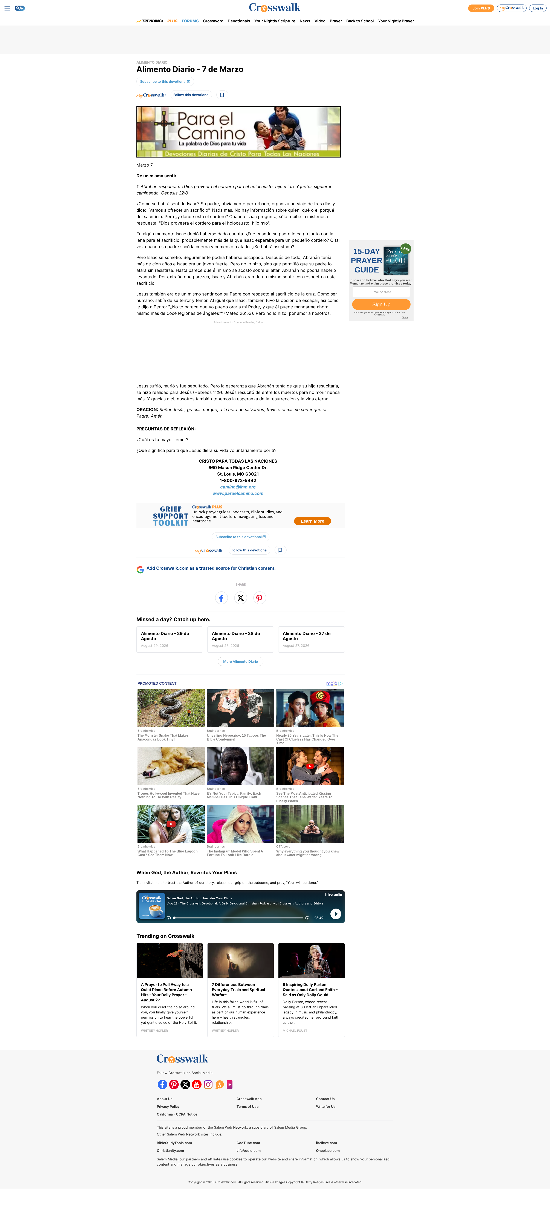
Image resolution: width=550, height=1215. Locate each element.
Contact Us (325, 1099)
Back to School (360, 21)
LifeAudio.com (249, 1150)
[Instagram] (208, 1084)
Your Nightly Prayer (396, 21)
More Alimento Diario (240, 661)
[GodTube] (231, 1084)
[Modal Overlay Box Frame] (240, 515)
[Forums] (219, 1084)
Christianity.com (170, 1150)
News (305, 21)
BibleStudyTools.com (174, 1143)
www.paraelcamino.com (237, 493)
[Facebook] (162, 1084)
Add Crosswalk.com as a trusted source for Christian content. (211, 568)
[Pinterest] (174, 1084)
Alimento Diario (152, 62)
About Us (165, 1099)
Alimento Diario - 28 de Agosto (236, 639)
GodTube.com (248, 1143)
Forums (190, 21)
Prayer (336, 21)
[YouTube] (197, 1084)
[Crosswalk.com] (275, 7)
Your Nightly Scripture (274, 21)
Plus (172, 21)
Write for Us (326, 1106)
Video (320, 21)
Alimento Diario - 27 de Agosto (307, 639)
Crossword (213, 21)
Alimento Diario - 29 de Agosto (165, 639)
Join (481, 8)
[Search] (20, 8)
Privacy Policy (168, 1106)
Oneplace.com (328, 1150)
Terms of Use (247, 1106)
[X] (185, 1084)
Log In (538, 8)
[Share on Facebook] (221, 597)
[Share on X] (240, 597)
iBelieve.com (326, 1143)
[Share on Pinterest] (259, 597)
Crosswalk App (249, 1099)
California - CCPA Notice (177, 1114)
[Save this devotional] (222, 94)
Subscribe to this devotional (163, 81)
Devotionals (239, 21)
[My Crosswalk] (512, 8)
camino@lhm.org (238, 487)
